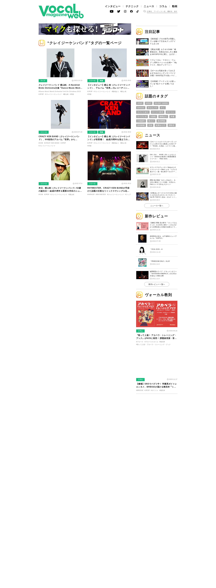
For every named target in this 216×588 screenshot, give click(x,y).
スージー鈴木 (157, 112)
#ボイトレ (154, 390)
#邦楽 (72, 94)
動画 (174, 6)
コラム (163, 6)
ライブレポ (142, 117)
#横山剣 (66, 94)
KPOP (148, 103)
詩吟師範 (141, 125)
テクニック (132, 6)
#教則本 (162, 342)
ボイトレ (170, 112)
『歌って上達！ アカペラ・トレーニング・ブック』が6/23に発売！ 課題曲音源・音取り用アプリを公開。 (156, 338)
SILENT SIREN (161, 103)
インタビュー (113, 6)
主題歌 (153, 117)
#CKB (41, 143)
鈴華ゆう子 (160, 125)
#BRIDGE (139, 390)
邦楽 (101, 81)
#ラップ (128, 194)
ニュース (149, 6)
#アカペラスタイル (151, 342)
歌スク (151, 121)
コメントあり (142, 112)
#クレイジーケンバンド (53, 94)
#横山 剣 (123, 91)
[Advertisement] (157, 412)
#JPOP (41, 94)
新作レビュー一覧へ (156, 284)
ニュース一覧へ (156, 206)
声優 (172, 117)
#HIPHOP (90, 194)
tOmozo (140, 108)
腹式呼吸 (161, 121)
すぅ (162, 108)
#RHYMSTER (101, 194)
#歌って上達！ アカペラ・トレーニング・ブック (153, 344)
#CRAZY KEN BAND (51, 143)
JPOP (139, 103)
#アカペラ (139, 342)
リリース (92, 81)
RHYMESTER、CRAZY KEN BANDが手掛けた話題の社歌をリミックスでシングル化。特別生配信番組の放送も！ (108, 191)
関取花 (171, 125)
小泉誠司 (141, 121)
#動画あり (115, 91)
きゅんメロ (152, 108)
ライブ (42, 81)
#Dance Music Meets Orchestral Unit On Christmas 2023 (60, 91)
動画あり (163, 117)
